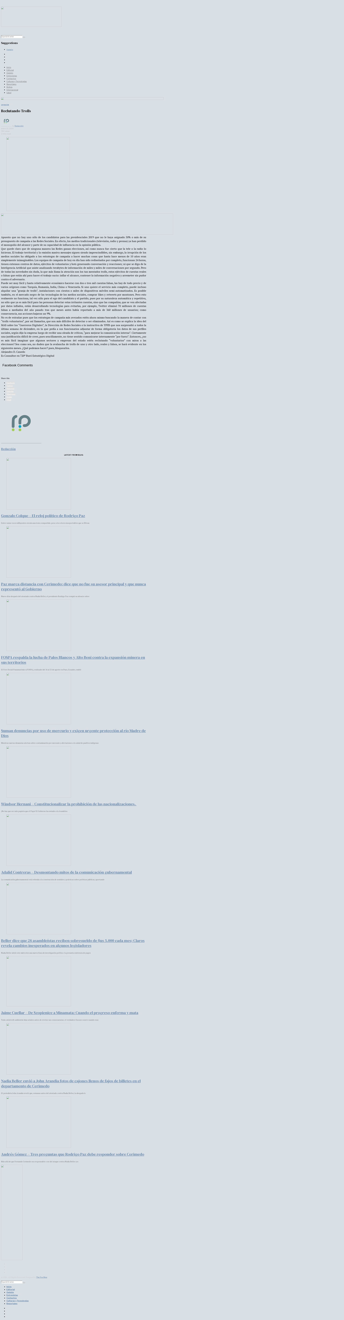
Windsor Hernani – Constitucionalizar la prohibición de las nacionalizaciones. (69, 804)
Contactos (11, 78)
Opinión (9, 49)
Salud (8, 93)
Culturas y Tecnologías (16, 81)
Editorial (10, 70)
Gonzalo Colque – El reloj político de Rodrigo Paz (43, 515)
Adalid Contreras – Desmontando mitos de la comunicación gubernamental (66, 872)
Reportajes (11, 84)
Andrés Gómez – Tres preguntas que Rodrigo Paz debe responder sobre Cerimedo (72, 1154)
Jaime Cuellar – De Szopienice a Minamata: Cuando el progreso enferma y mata (69, 1012)
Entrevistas (11, 76)
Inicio (8, 67)
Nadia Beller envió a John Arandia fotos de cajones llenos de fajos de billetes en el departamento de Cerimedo (71, 1083)
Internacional (12, 90)
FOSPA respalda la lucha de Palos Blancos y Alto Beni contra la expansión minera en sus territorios (73, 660)
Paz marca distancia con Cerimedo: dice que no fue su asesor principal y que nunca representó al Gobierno (73, 586)
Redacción (19, 126)
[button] (24, 37)
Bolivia (9, 87)
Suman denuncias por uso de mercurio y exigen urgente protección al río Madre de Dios (73, 733)
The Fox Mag (41, 1277)
